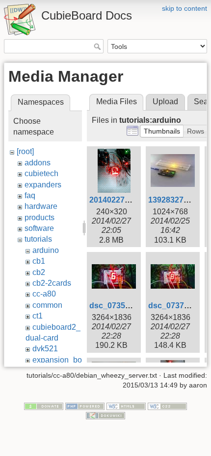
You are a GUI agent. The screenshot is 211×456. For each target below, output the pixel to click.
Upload (165, 101)
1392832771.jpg (177, 200)
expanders (43, 185)
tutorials (38, 239)
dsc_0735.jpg (114, 305)
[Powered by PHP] (85, 406)
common (47, 305)
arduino (45, 250)
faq (30, 195)
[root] (25, 151)
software (39, 228)
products (39, 217)
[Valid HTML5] (126, 406)
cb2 (38, 272)
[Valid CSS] (167, 406)
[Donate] (43, 406)
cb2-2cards (51, 283)
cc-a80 (44, 294)
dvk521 (45, 348)
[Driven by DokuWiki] (105, 415)
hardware (41, 206)
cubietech (41, 173)
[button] (162, 131)
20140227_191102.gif (127, 200)
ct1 (37, 316)
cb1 (38, 261)
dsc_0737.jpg (173, 305)
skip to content (184, 8)
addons (38, 163)
